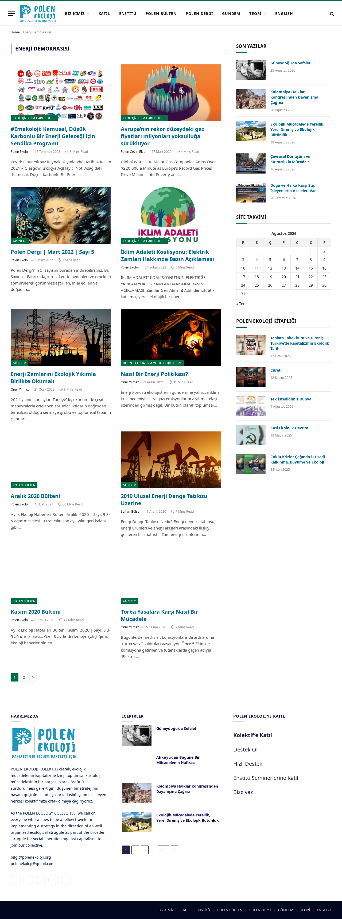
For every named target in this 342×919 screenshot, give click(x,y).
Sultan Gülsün (131, 511)
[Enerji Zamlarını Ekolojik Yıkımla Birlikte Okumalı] (61, 337)
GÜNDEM (231, 13)
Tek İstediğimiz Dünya (290, 399)
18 (257, 276)
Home (15, 32)
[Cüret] (251, 377)
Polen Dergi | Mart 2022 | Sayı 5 (52, 251)
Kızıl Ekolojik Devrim (289, 427)
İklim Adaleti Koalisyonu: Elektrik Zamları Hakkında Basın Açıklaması (167, 255)
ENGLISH (284, 13)
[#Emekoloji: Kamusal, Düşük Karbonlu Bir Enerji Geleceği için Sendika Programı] (61, 92)
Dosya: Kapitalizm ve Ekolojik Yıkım (152, 363)
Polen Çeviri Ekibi (133, 151)
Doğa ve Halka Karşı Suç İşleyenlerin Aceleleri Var (293, 188)
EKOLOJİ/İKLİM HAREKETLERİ (34, 118)
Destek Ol (245, 749)
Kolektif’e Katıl (252, 735)
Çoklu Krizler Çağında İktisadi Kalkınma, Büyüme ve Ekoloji (297, 459)
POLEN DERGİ (199, 13)
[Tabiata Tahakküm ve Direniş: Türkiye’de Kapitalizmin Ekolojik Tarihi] (251, 345)
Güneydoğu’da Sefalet (290, 62)
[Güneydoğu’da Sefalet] (251, 70)
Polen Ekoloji (20, 151)
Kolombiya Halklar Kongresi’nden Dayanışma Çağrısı (294, 97)
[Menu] (11, 14)
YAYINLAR (20, 241)
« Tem (241, 303)
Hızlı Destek (247, 763)
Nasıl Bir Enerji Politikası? (154, 373)
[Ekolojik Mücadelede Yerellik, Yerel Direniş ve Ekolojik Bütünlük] (251, 131)
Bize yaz (243, 792)
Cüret (275, 370)
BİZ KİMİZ (75, 13)
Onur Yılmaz (20, 389)
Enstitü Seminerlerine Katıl (265, 777)
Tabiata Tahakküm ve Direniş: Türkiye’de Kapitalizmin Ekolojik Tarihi (299, 343)
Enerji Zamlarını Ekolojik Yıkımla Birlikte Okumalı (53, 377)
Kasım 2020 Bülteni (36, 611)
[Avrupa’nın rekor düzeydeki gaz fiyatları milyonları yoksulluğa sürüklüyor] (171, 92)
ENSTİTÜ (128, 13)
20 (284, 276)
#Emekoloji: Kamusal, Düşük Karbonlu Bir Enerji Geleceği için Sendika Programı (53, 136)
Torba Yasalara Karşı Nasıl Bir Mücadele (159, 615)
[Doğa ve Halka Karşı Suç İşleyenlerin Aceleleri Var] (251, 192)
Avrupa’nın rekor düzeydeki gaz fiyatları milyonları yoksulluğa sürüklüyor (162, 136)
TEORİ (255, 13)
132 (163, 849)
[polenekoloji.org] (37, 13)
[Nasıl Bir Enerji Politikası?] (171, 337)
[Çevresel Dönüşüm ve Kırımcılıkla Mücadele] (251, 163)
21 (297, 276)
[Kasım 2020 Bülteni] (61, 575)
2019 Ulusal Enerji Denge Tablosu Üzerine (164, 499)
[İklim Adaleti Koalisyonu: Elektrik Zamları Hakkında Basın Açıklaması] (171, 215)
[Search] (331, 14)
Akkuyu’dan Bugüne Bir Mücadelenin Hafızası (178, 760)
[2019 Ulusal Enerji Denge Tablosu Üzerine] (171, 459)
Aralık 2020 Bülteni (35, 496)
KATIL (104, 13)
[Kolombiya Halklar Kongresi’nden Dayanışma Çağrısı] (251, 99)
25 (257, 285)
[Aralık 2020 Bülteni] (61, 459)
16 (324, 268)
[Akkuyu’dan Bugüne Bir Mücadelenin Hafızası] (136, 764)
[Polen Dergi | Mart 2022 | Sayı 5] (61, 215)
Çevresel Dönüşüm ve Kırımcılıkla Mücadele (290, 159)
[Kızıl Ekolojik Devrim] (251, 435)
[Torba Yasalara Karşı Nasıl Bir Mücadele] (171, 575)
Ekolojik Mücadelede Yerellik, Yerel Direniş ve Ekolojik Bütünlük (297, 129)
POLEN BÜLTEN (161, 13)
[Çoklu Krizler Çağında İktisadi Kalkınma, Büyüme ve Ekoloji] (251, 464)
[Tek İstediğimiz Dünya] (251, 406)
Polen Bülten (24, 485)
